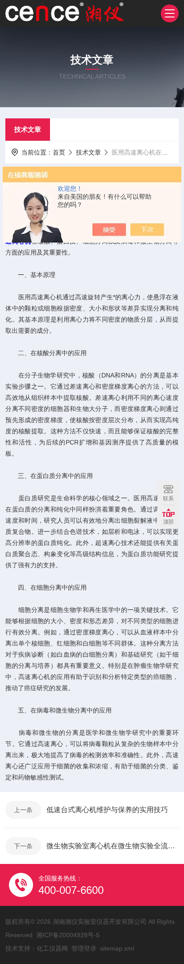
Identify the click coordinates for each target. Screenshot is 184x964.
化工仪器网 (52, 948)
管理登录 (83, 948)
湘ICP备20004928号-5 (68, 935)
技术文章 (27, 129)
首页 (59, 152)
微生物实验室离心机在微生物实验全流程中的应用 (112, 846)
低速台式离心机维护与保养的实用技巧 (107, 809)
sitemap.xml (117, 948)
